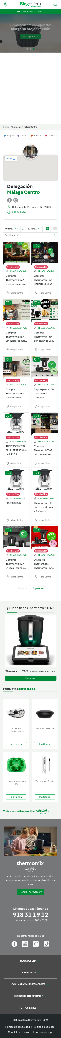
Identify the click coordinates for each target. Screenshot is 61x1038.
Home (6, 127)
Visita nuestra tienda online (29, 11)
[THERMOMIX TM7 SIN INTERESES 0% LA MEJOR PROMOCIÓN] (16, 424)
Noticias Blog (13, 267)
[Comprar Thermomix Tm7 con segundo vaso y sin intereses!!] (44, 310)
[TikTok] (46, 944)
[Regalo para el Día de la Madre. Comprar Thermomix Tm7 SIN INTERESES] (44, 367)
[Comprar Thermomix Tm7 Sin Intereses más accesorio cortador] (16, 310)
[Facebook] (14, 944)
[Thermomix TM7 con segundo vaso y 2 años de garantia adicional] (44, 481)
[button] (55, 4)
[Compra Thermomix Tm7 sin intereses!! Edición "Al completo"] (16, 367)
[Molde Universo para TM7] (16, 765)
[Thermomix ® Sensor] (44, 765)
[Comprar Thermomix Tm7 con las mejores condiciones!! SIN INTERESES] (44, 424)
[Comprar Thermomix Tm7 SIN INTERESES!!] (44, 253)
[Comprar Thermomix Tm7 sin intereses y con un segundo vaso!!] (16, 253)
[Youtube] (25, 944)
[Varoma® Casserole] (44, 712)
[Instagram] (35, 944)
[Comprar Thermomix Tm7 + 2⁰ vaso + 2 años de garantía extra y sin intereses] (16, 537)
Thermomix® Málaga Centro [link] (24, 127)
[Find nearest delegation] (5, 4)
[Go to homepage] (30, 5)
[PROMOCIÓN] (16, 481)
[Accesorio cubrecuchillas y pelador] (16, 712)
